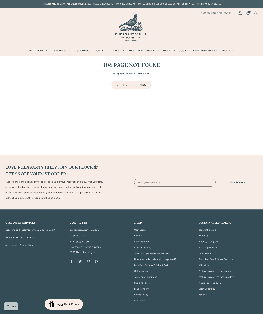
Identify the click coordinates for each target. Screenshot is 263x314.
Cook (182, 50)
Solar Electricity (207, 288)
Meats (151, 50)
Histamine (59, 50)
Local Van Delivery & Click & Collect (152, 265)
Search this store (207, 229)
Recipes (228, 50)
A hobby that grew (208, 241)
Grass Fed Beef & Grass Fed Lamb (216, 259)
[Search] (256, 13)
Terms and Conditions (145, 277)
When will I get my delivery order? (151, 253)
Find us (138, 235)
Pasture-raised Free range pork (215, 271)
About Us (203, 235)
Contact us (140, 229)
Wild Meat (204, 265)
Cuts (100, 50)
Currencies (139, 300)
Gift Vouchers (204, 50)
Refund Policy (141, 294)
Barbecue (36, 50)
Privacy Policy (141, 288)
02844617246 (78, 235)
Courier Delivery (142, 247)
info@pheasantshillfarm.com (84, 229)
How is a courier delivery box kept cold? (155, 259)
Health (116, 50)
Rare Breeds (205, 253)
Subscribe (238, 182)
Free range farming (208, 247)
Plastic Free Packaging (210, 282)
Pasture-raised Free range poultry (216, 277)
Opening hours (141, 241)
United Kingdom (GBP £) (216, 13)
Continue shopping (131, 84)
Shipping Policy (142, 282)
